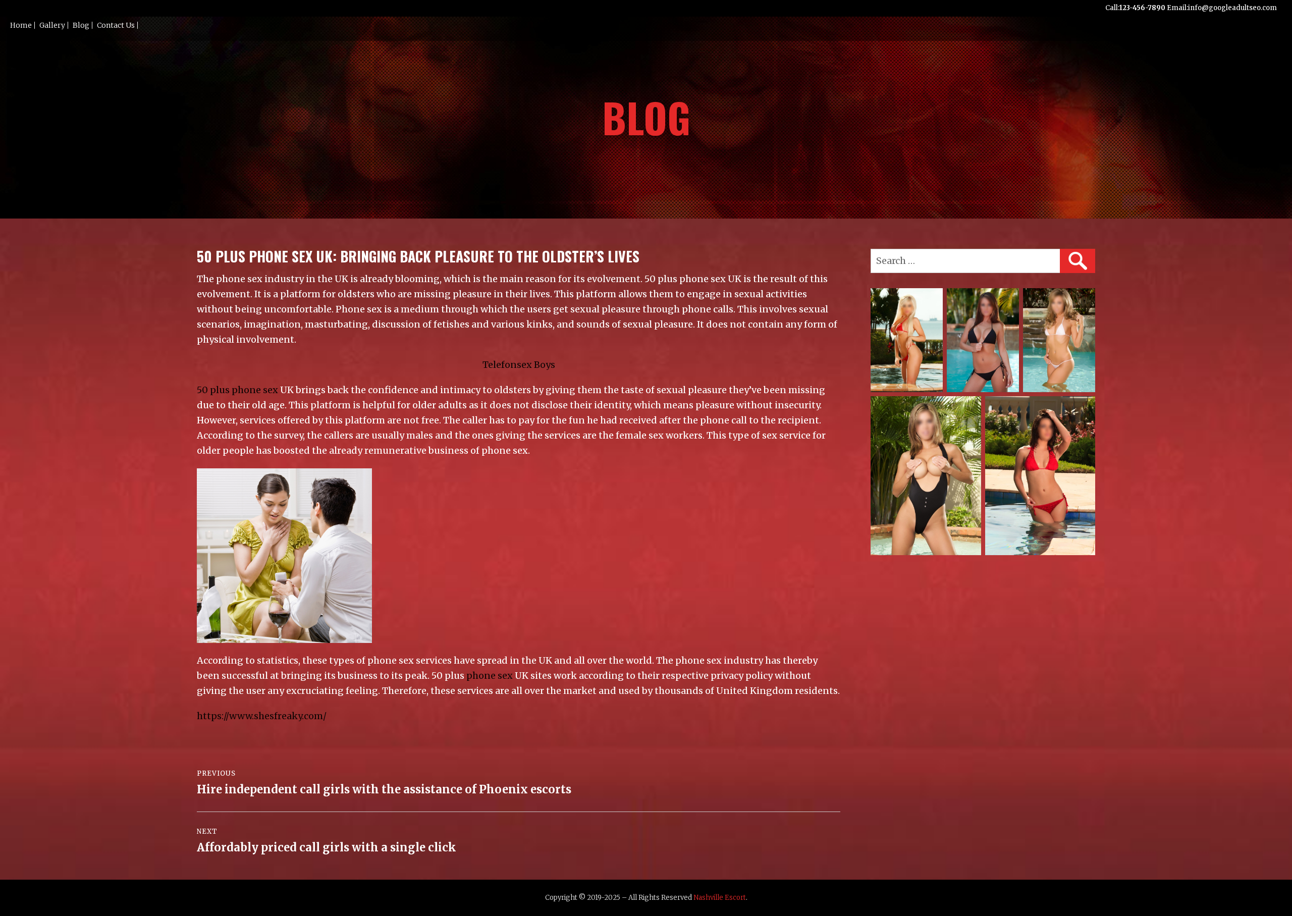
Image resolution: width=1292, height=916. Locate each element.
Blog (81, 25)
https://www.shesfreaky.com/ (262, 716)
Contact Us (116, 25)
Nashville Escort (719, 897)
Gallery (52, 25)
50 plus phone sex (237, 390)
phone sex (489, 675)
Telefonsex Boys (518, 364)
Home (21, 25)
